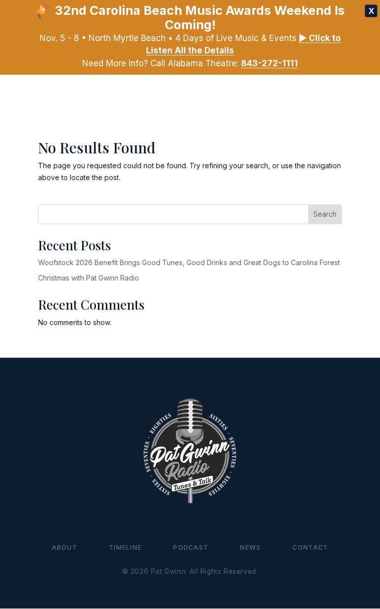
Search (324, 214)
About (64, 547)
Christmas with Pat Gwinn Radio (88, 278)
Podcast (190, 547)
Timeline (125, 547)
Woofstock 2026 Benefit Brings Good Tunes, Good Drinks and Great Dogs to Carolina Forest (189, 262)
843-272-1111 (269, 63)
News (250, 547)
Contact (310, 547)
